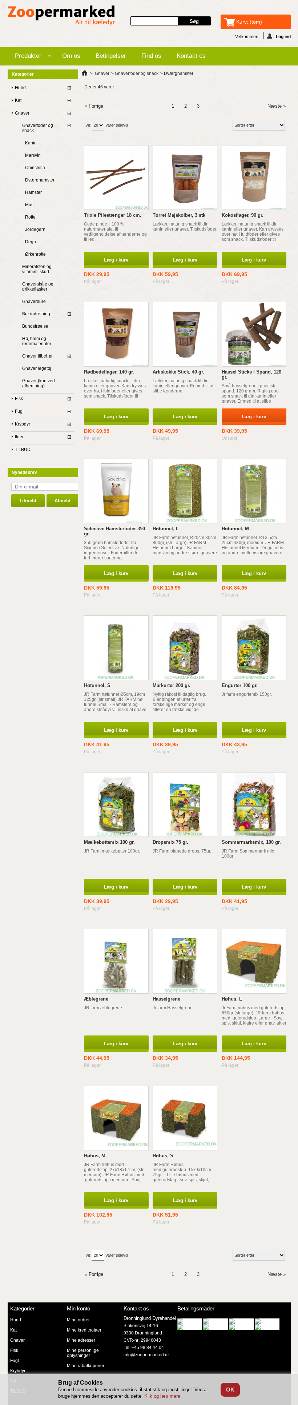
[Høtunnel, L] (185, 491)
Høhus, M (94, 1155)
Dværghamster (40, 180)
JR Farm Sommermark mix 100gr (248, 854)
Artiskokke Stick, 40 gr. (178, 372)
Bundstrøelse (35, 326)
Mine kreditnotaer (84, 1330)
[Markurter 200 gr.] (185, 647)
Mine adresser (81, 1340)
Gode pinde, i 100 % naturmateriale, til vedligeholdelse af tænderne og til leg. (115, 231)
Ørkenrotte (35, 254)
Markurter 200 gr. (171, 685)
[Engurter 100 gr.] (254, 647)
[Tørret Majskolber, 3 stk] (185, 177)
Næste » (276, 106)
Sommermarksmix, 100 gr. (251, 842)
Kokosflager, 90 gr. (242, 215)
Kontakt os (191, 55)
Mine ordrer (78, 1319)
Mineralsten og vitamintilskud (37, 269)
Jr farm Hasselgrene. (173, 1007)
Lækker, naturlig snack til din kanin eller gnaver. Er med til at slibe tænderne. (183, 386)
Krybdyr (22, 424)
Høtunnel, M (235, 528)
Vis (88, 125)
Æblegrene (96, 999)
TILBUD (23, 449)
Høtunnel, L (166, 528)
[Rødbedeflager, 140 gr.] (116, 334)
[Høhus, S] (185, 1118)
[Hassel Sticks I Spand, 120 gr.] (254, 334)
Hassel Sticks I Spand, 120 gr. (251, 374)
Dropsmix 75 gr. (170, 842)
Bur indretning (36, 313)
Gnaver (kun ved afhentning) (38, 383)
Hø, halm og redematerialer (36, 341)
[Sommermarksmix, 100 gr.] (254, 804)
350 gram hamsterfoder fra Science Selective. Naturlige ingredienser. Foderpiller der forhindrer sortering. (112, 550)
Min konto (78, 1308)
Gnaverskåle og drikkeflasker (37, 287)
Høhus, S (163, 1155)
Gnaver (22, 113)
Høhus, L (232, 999)
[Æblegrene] (116, 961)
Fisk (19, 398)
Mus (29, 204)
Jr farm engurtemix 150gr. (247, 694)
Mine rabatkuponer (85, 1365)
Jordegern (35, 229)
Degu (30, 241)
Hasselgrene (166, 999)
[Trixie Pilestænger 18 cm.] (116, 177)
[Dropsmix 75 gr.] (185, 804)
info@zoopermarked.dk (147, 1354)
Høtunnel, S (97, 685)
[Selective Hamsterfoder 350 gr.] (116, 491)
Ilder (19, 436)
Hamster (33, 192)
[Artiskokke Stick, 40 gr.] (185, 334)
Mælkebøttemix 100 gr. (109, 842)
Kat (18, 100)
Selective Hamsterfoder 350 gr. (114, 531)
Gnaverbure (34, 301)
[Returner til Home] (84, 73)
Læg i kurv (116, 260)
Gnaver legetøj (36, 368)
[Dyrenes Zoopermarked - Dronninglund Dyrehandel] (61, 16)
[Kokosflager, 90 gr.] (254, 177)
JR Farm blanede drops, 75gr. (182, 851)
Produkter (24, 57)
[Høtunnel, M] (254, 491)
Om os (71, 55)
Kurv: (249, 22)
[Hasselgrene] (185, 961)
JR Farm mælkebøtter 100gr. (112, 851)
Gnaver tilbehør (37, 356)
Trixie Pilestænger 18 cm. (112, 215)
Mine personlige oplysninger (83, 1353)
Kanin (31, 142)
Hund (20, 87)
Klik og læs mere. (163, 1396)
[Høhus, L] (254, 961)
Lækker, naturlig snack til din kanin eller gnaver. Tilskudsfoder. (185, 226)
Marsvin (33, 155)
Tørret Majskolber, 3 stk (179, 215)
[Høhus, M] (116, 1118)
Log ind (283, 36)
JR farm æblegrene (103, 1007)
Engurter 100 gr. (240, 685)
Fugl (19, 411)
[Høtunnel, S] (116, 647)
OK (230, 1389)
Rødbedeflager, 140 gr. (109, 372)
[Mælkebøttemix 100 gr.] (116, 804)
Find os (151, 55)
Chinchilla (35, 167)
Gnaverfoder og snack (37, 128)
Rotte (30, 217)
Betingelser (111, 55)
